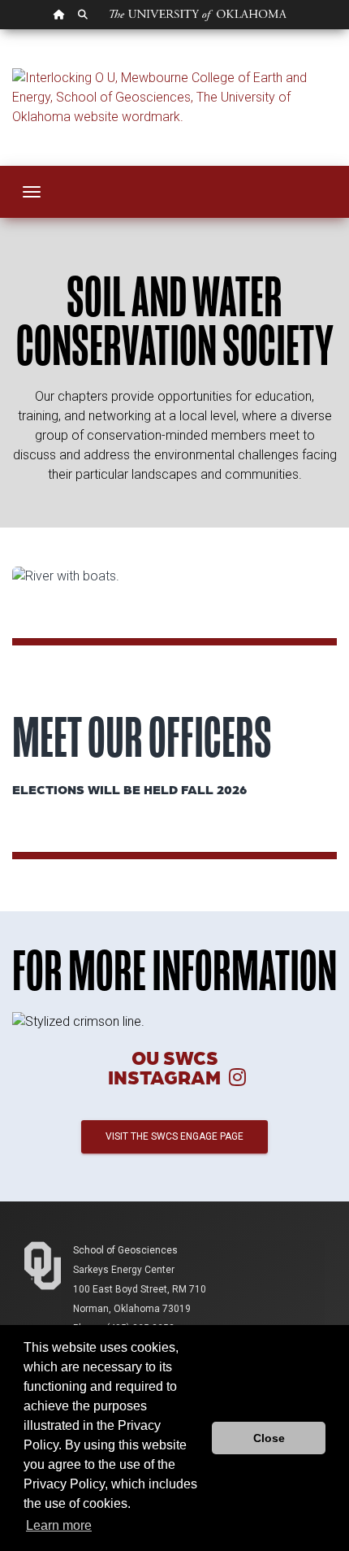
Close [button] (269, 1438)
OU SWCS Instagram (166, 1067)
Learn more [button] (59, 1525)
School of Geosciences (125, 1250)
